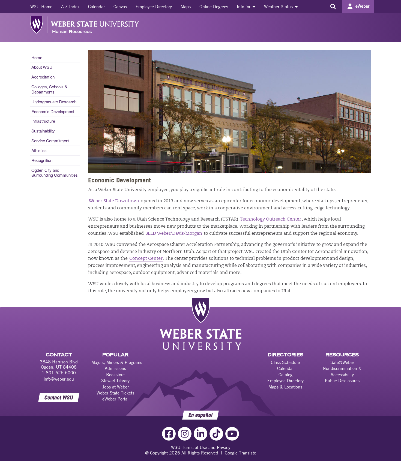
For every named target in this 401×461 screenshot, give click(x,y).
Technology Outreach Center (270, 219)
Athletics (39, 150)
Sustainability (43, 131)
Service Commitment (50, 140)
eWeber (362, 6)
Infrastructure (43, 121)
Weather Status (279, 6)
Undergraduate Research (53, 101)
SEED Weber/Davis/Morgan (173, 233)
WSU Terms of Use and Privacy (200, 447)
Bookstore (115, 374)
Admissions (115, 368)
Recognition (41, 160)
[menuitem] (41, 6)
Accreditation (43, 77)
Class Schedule (285, 362)
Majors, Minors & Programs (116, 362)
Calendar (96, 6)
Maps (186, 6)
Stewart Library (115, 380)
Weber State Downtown (114, 201)
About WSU (41, 67)
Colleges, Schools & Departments (49, 89)
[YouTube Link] (232, 434)
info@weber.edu (59, 379)
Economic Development (52, 111)
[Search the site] (333, 6)
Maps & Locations (285, 387)
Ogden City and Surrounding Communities (54, 172)
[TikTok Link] (216, 434)
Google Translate (240, 453)
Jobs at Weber (115, 387)
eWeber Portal (115, 399)
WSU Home (41, 6)
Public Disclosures (342, 380)
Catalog (285, 374)
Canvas (120, 6)
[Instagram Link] (184, 434)
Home (36, 57)
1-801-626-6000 (59, 372)
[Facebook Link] (169, 434)
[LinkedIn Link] (200, 434)
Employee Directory (154, 6)
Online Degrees (213, 6)
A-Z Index (70, 6)
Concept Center (146, 259)
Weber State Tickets (115, 393)
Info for (244, 6)
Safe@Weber (342, 362)
